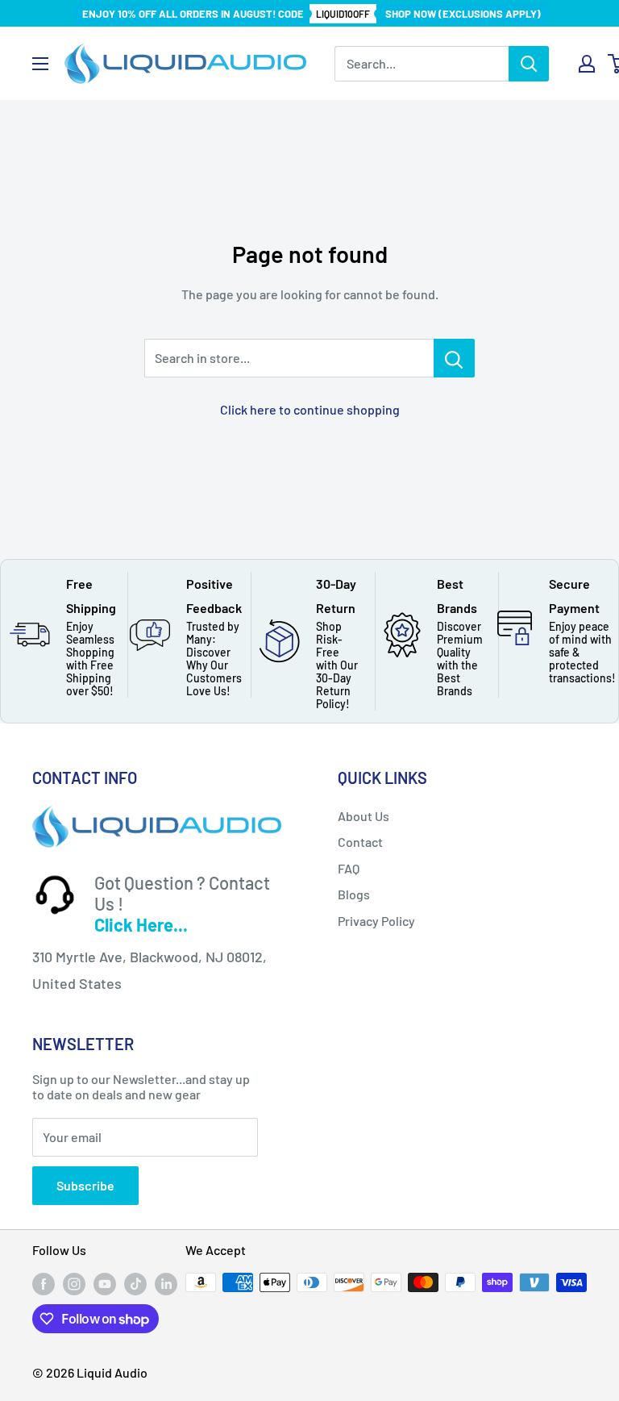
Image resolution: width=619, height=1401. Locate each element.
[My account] (587, 64)
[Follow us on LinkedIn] (166, 1284)
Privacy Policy (376, 920)
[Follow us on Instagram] (74, 1284)
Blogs (354, 894)
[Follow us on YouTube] (104, 1284)
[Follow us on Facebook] (43, 1284)
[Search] (529, 63)
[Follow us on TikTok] (135, 1284)
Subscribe (85, 1185)
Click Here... (141, 924)
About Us (363, 816)
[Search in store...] (454, 358)
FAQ (348, 868)
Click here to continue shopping (310, 409)
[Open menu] (40, 63)
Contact (360, 841)
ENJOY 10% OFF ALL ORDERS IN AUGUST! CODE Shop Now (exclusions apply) (311, 13)
